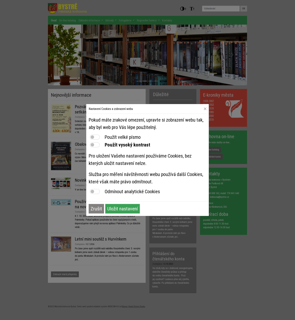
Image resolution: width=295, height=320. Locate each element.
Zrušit (96, 209)
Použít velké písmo (123, 137)
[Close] (205, 108)
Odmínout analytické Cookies (132, 191)
